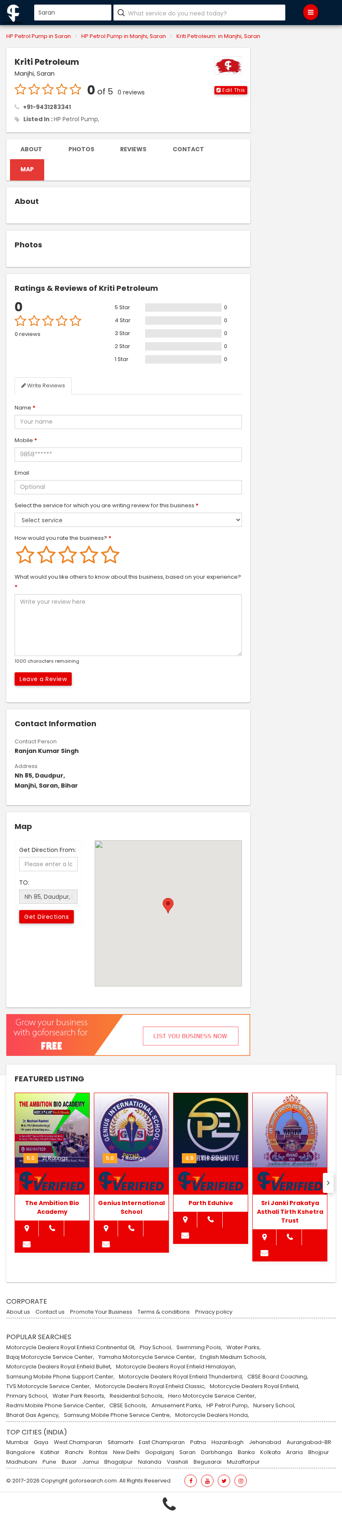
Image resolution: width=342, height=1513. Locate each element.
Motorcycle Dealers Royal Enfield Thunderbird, (181, 1377)
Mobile (26, 440)
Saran (187, 1452)
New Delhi (126, 1452)
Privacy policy (213, 1312)
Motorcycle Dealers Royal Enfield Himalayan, (176, 1367)
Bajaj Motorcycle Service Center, (50, 1357)
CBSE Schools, (128, 1405)
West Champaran (78, 1442)
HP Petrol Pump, (76, 119)
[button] (230, 90)
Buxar (69, 1462)
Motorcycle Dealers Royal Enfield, (254, 1386)
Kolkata (270, 1452)
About (31, 149)
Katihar (50, 1452)
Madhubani (21, 1462)
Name (25, 408)
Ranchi (74, 1452)
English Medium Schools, (233, 1357)
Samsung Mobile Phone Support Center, (60, 1377)
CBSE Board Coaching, (277, 1377)
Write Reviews (45, 385)
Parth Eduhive (211, 1203)
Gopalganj (159, 1452)
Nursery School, (274, 1405)
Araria (294, 1452)
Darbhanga (216, 1452)
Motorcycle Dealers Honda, (212, 1415)
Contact (188, 149)
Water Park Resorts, (79, 1396)
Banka (246, 1452)
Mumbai (17, 1442)
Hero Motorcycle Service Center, (212, 1396)
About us (18, 1312)
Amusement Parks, (176, 1405)
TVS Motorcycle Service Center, (48, 1386)
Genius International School (131, 1207)
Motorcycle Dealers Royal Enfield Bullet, (59, 1367)
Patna (198, 1442)
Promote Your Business (101, 1312)
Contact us (50, 1312)
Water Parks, (243, 1347)
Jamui (90, 1462)
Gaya (41, 1442)
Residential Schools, (137, 1396)
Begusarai (207, 1462)
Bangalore (20, 1452)
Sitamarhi (120, 1442)
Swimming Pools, (199, 1347)
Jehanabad (265, 1442)
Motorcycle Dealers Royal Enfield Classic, (150, 1386)
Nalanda (149, 1462)
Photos (81, 149)
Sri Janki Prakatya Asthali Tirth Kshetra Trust (290, 1212)
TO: (24, 882)
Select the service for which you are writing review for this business (107, 505)
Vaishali (177, 1462)
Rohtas (98, 1452)
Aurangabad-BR (309, 1442)
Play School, (156, 1347)
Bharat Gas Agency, (33, 1415)
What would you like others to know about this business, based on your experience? (128, 582)
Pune (49, 1462)
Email (22, 473)
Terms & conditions (164, 1312)
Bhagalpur (118, 1462)
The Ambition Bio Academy (52, 1207)
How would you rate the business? (63, 538)
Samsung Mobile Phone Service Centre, (117, 1415)
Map (27, 169)
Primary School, (27, 1396)
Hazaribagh (227, 1442)
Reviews (133, 149)
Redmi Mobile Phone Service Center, (55, 1405)
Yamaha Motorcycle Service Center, (147, 1357)
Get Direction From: (47, 850)
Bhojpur (318, 1452)
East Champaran (162, 1442)
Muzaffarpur (243, 1462)
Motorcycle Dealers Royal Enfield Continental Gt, (71, 1347)
